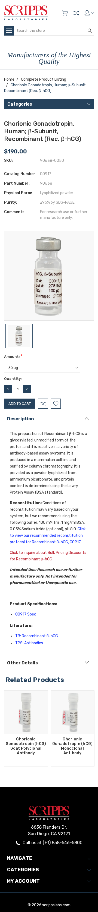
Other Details (22, 662)
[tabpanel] (26, 728)
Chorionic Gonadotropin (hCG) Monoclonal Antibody (72, 746)
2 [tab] (46, 773)
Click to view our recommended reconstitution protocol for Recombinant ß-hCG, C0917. (48, 535)
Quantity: (13, 379)
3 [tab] (51, 773)
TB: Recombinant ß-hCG (36, 636)
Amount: (13, 356)
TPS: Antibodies (29, 643)
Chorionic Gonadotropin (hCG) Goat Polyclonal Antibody (26, 746)
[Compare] (76, 13)
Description (20, 418)
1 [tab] (41, 773)
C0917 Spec (25, 614)
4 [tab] (56, 773)
